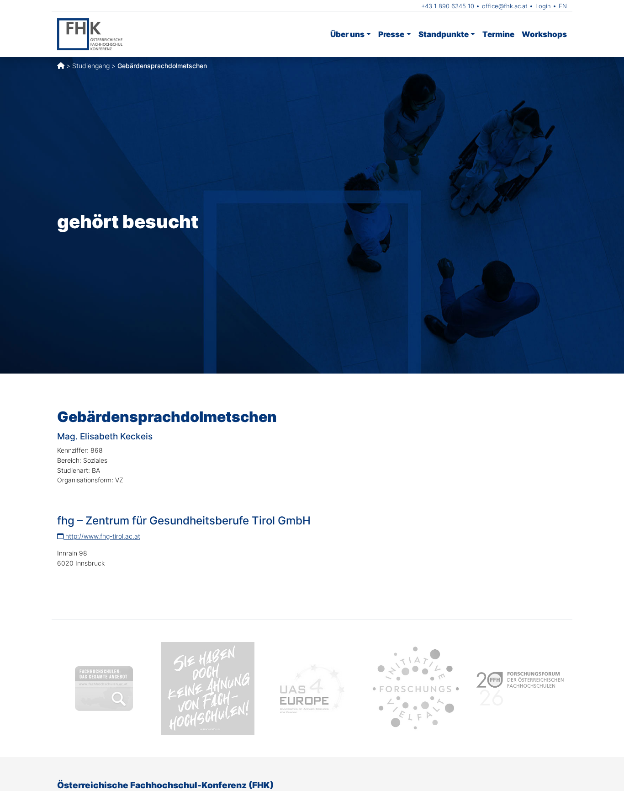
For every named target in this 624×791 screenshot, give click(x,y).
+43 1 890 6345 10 (447, 6)
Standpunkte (443, 34)
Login (543, 6)
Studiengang (91, 65)
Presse (391, 34)
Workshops (544, 34)
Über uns (347, 34)
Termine (498, 34)
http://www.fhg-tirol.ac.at (101, 536)
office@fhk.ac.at (505, 6)
